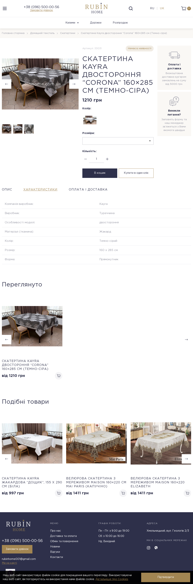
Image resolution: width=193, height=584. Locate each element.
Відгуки (55, 552)
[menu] (5, 8)
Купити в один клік (136, 173)
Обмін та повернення (64, 541)
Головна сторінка (13, 33)
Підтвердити (165, 577)
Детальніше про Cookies (112, 579)
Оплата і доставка (88, 189)
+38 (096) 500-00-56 (41, 7)
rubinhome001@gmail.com (19, 559)
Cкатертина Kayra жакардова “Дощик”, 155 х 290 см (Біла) (32, 482)
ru (152, 8)
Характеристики (40, 189)
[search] (131, 8)
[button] (74, 84)
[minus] (85, 159)
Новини (55, 547)
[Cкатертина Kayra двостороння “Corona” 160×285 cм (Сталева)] (89, 120)
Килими (70, 23)
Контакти (56, 557)
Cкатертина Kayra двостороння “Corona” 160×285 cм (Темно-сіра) (25, 365)
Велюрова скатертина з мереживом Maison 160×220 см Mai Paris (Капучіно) (96, 482)
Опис (7, 189)
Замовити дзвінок (41, 10)
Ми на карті (9, 563)
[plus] (107, 159)
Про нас (55, 531)
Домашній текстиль (42, 33)
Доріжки (95, 23)
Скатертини (67, 33)
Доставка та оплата (63, 536)
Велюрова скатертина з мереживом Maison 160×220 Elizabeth (158, 482)
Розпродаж (120, 23)
